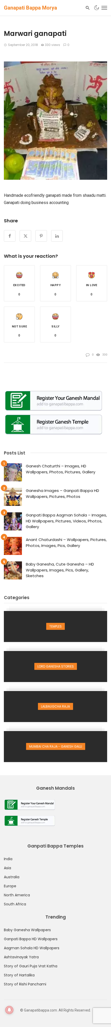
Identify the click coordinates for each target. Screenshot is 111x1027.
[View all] (55, 626)
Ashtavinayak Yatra (21, 957)
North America (17, 895)
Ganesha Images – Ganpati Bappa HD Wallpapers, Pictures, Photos (62, 493)
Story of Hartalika (19, 975)
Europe (10, 886)
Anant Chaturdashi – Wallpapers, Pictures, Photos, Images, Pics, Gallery (66, 542)
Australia (11, 877)
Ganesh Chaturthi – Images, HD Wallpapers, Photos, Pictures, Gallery (60, 469)
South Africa (15, 904)
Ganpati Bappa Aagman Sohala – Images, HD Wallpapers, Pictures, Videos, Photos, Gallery (66, 520)
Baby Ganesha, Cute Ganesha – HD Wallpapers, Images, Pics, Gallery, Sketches (60, 569)
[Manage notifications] (9, 1010)
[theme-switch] (96, 7)
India (8, 858)
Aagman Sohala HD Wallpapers (31, 948)
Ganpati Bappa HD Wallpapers (31, 939)
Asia (7, 868)
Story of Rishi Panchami (25, 984)
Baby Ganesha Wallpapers (27, 929)
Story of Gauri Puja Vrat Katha (30, 966)
